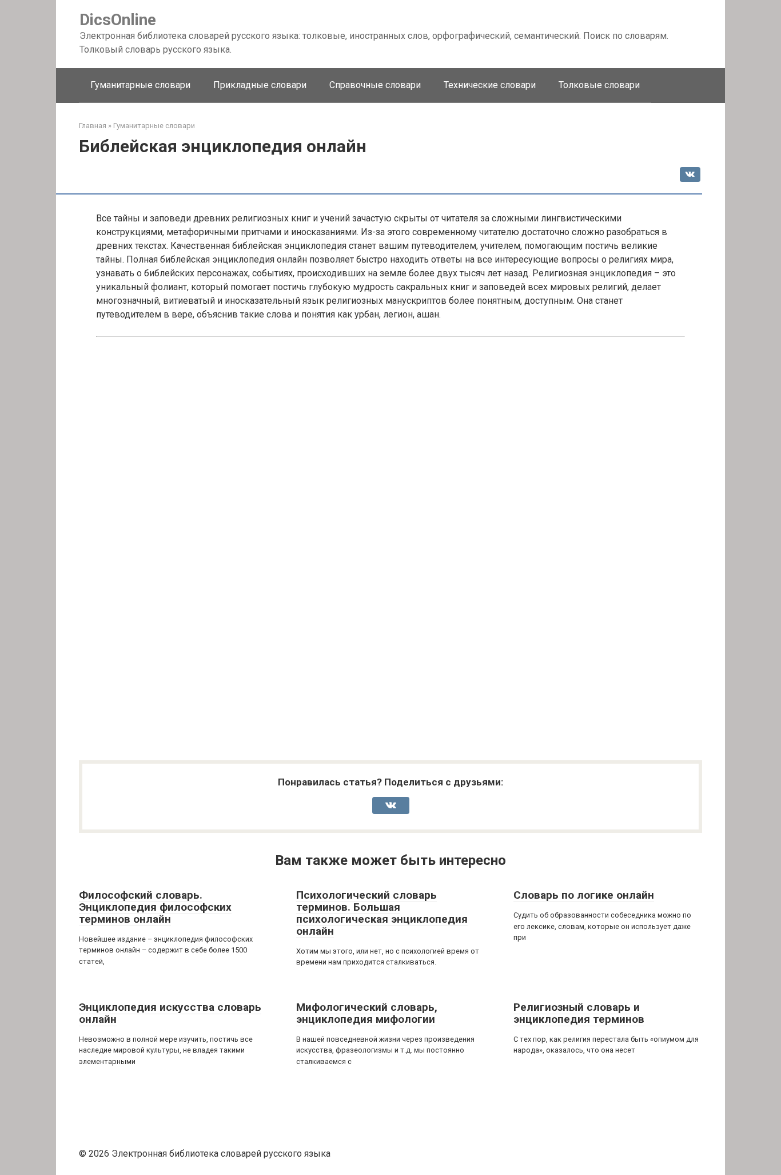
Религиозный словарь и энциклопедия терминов (578, 1013)
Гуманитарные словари (140, 85)
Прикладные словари (259, 85)
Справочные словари (375, 85)
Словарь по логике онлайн (583, 895)
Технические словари (490, 85)
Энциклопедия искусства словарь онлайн (170, 1013)
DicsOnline (117, 19)
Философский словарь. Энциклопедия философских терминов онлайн (155, 907)
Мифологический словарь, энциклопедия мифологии (366, 1013)
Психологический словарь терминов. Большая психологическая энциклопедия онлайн (382, 913)
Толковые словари (599, 85)
